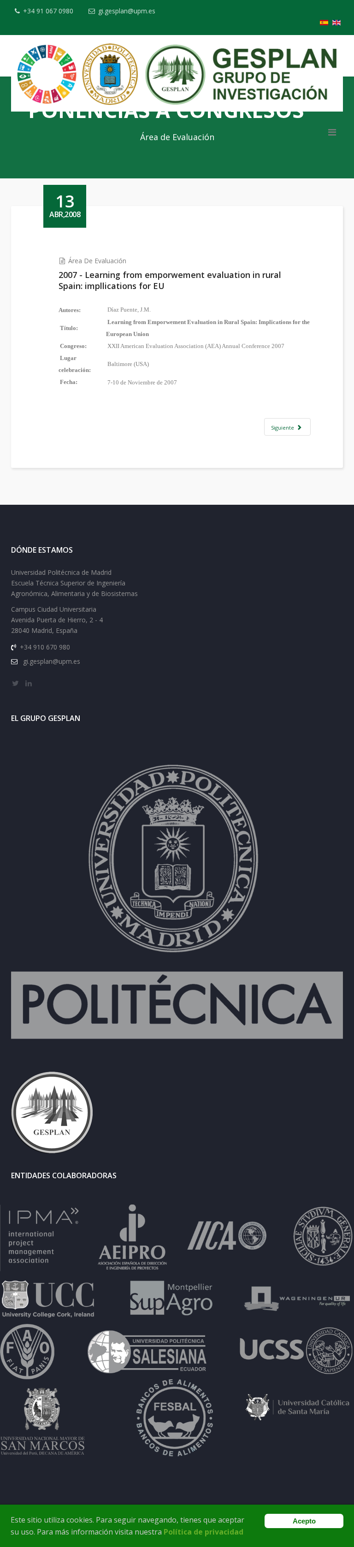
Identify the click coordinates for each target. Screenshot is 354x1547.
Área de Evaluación (97, 260)
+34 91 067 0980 (48, 10)
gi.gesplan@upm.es (126, 10)
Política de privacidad (203, 1532)
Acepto (304, 1521)
